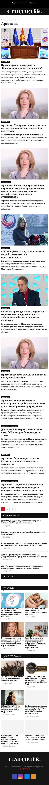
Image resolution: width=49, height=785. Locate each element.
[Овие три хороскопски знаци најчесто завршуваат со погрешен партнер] (36, 600)
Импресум (33, 3)
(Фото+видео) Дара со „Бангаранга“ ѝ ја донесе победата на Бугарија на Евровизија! (21, 522)
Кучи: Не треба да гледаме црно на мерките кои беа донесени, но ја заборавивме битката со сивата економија (22, 316)
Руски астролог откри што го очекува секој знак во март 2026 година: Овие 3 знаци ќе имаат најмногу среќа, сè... (12, 642)
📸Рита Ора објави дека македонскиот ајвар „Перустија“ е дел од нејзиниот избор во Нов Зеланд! (24, 555)
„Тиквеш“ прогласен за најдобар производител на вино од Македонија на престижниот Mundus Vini (36, 680)
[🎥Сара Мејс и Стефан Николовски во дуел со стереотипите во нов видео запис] (12, 697)
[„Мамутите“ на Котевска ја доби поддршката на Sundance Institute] (12, 668)
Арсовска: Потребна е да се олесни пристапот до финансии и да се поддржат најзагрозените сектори (22, 487)
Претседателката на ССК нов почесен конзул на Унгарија (23, 376)
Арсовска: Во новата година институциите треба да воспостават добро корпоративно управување (23, 403)
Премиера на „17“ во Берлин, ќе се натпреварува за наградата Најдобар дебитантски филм (10, 739)
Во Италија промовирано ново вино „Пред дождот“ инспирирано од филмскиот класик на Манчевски (36, 710)
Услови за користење (20, 3)
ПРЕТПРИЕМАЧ (6, 182)
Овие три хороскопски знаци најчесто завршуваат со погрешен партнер (36, 611)
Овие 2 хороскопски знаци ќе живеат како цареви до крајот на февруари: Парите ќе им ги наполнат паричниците (35, 643)
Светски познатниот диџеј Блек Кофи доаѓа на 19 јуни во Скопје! (23, 533)
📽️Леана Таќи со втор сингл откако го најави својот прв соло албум (35, 737)
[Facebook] (14, 776)
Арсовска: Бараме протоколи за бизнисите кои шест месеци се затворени (20, 461)
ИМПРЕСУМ (24, 769)
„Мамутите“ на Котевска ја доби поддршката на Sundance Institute (12, 678)
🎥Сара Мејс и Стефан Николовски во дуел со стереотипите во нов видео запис (11, 709)
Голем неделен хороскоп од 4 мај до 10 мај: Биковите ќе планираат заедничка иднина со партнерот (24, 544)
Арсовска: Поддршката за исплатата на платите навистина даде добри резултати (23, 128)
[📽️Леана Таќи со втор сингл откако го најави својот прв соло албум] (36, 727)
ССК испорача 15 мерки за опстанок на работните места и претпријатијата (23, 254)
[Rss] (33, 776)
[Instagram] (20, 776)
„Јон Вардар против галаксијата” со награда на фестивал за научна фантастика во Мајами (22, 567)
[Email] (27, 776)
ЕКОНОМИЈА (5, 62)
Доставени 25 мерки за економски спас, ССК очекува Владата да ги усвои (22, 432)
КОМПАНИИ (14, 426)
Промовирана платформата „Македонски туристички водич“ (21, 66)
